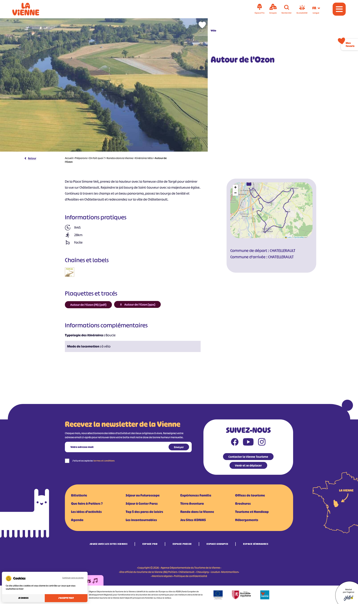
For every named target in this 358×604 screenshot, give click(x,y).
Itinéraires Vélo (144, 158)
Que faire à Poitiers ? (87, 503)
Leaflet (289, 237)
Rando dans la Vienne (197, 512)
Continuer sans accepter (73, 578)
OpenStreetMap (299, 237)
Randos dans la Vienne (120, 158)
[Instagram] (262, 442)
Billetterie (79, 495)
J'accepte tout (66, 598)
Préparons (81, 158)
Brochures (243, 503)
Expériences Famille (195, 495)
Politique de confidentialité (190, 576)
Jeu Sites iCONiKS (193, 520)
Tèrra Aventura (192, 503)
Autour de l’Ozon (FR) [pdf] (88, 305)
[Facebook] (234, 442)
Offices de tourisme (250, 495)
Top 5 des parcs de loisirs (144, 512)
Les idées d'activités (86, 512)
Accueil (69, 158)
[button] (248, 183)
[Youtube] (248, 442)
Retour (32, 158)
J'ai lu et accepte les (93, 460)
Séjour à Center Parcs (142, 503)
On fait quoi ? (97, 158)
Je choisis (23, 598)
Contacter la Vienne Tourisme (248, 457)
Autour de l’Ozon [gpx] (139, 304)
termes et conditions (104, 460)
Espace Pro (150, 544)
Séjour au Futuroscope (143, 495)
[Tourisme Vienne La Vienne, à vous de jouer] (31, 9)
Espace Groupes (217, 544)
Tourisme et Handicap (252, 512)
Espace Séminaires (255, 544)
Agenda (77, 520)
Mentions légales (162, 576)
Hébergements (246, 520)
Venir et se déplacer (248, 465)
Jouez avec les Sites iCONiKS (109, 544)
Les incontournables (141, 520)
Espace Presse (182, 544)
